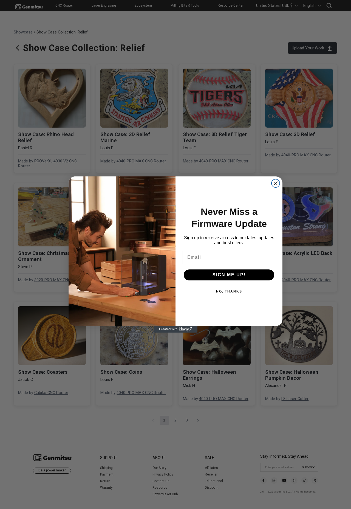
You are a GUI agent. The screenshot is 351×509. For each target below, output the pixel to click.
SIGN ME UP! (229, 274)
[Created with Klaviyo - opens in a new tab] (175, 329)
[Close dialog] (275, 183)
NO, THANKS (229, 291)
